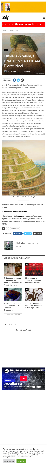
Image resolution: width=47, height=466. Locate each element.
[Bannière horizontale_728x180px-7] (23, 7)
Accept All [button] (21, 461)
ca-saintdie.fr (7, 211)
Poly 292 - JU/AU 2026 (23, 330)
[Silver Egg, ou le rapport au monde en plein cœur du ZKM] (34, 269)
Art (6, 50)
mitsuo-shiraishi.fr (20, 211)
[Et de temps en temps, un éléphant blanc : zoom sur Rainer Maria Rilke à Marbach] (13, 269)
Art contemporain (15, 228)
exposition (21, 216)
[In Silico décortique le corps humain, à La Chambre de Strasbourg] (13, 294)
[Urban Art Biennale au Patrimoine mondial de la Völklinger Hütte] (34, 294)
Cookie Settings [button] (9, 461)
